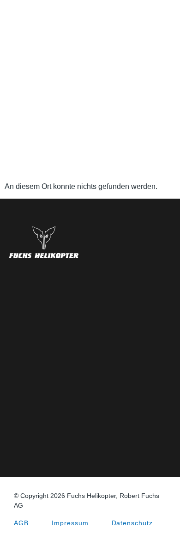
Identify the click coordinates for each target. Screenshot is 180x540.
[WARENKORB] (168, 18)
